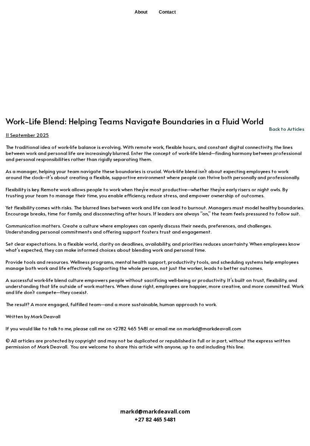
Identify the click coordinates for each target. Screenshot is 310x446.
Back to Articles (286, 128)
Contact (167, 12)
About (141, 12)
